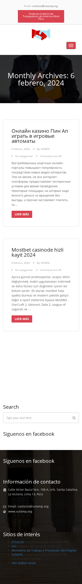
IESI (14, 546)
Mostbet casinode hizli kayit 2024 (37, 252)
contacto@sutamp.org (45, 6)
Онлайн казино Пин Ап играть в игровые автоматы (40, 135)
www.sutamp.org (20, 511)
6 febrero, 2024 (21, 149)
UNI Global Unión (24, 563)
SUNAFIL (17, 555)
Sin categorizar (24, 156)
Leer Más (22, 214)
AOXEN (45, 149)
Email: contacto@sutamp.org (28, 506)
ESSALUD (18, 542)
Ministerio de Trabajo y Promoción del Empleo (44, 550)
